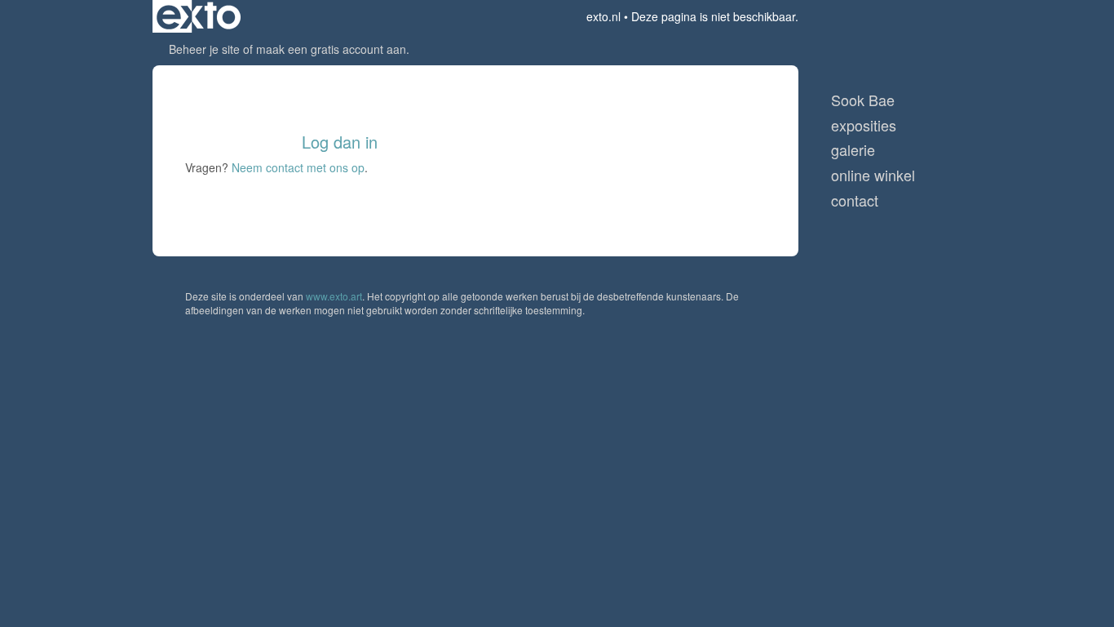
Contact (854, 200)
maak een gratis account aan (331, 49)
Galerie (853, 150)
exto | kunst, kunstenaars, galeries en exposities (199, 16)
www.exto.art (334, 296)
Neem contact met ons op (298, 167)
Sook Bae (863, 100)
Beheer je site (204, 49)
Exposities (863, 125)
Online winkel (873, 175)
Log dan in (340, 141)
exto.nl (603, 16)
